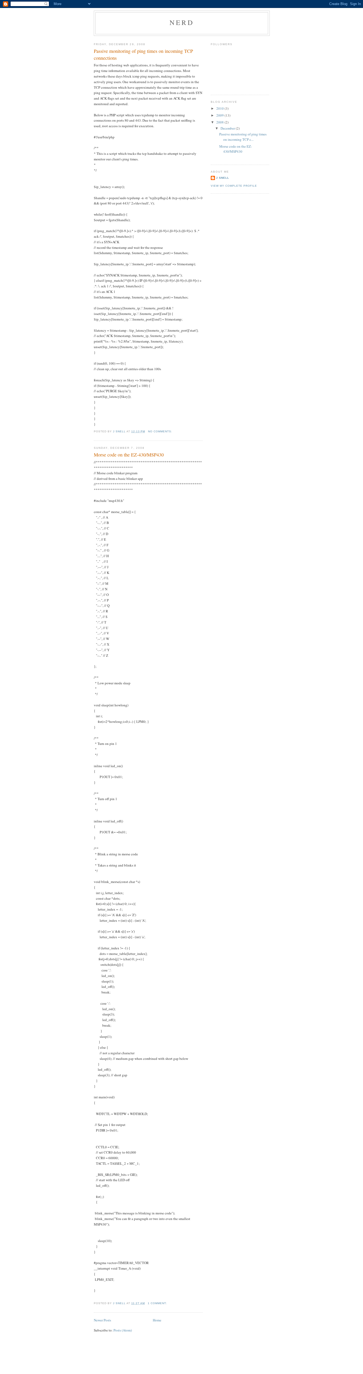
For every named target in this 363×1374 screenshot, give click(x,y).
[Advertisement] (181, 1362)
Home (157, 1320)
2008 (220, 122)
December (228, 128)
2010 (220, 108)
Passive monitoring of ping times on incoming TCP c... (243, 137)
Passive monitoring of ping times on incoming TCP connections (143, 54)
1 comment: (158, 1303)
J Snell (222, 177)
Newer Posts (102, 1320)
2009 (220, 115)
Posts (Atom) (122, 1330)
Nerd (182, 22)
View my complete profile (234, 185)
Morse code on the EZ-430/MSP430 (129, 454)
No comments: (160, 431)
